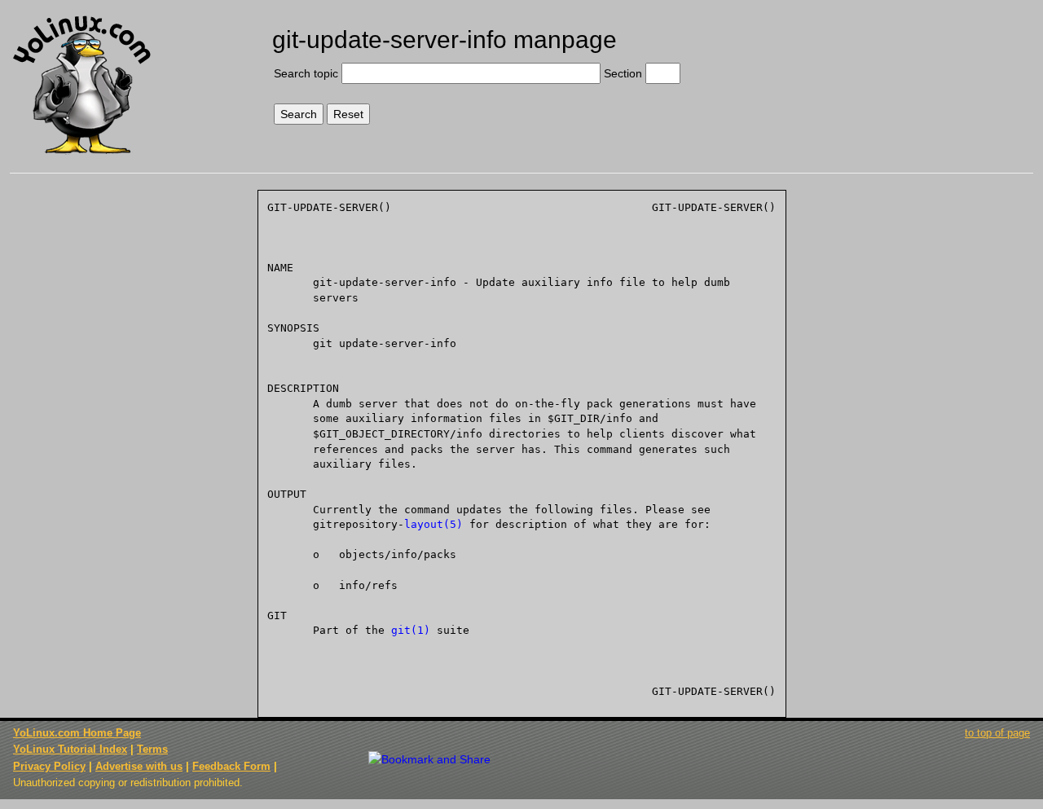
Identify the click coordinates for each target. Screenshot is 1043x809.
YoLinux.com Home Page (77, 733)
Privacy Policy (49, 766)
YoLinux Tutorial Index (70, 749)
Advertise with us (139, 766)
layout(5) (433, 524)
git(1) (410, 630)
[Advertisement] (914, 71)
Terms (152, 749)
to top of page (997, 733)
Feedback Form (231, 766)
